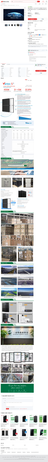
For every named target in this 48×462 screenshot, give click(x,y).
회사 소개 (14, 456)
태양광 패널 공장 (14, 452)
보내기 (7, 408)
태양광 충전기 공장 (3, 452)
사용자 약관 (18, 456)
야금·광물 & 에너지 (5, 5)
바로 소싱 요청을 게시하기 (23, 408)
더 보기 (2, 453)
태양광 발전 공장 (19, 452)
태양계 (25, 445)
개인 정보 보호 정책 (22, 456)
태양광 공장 (8, 452)
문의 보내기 (40, 70)
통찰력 (34, 456)
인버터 (13, 445)
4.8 (37, 65)
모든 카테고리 (3, 3)
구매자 (35, 3)
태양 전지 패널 (17, 5)
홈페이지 (2, 5)
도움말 (39, 3)
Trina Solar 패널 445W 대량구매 (35, 452)
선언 (15, 456)
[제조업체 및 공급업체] (5, 1)
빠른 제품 (32, 456)
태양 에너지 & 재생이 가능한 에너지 (11, 5)
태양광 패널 (2, 445)
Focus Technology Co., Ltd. (25, 458)
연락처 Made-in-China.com (27, 456)
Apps (42, 3)
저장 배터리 (37, 445)
